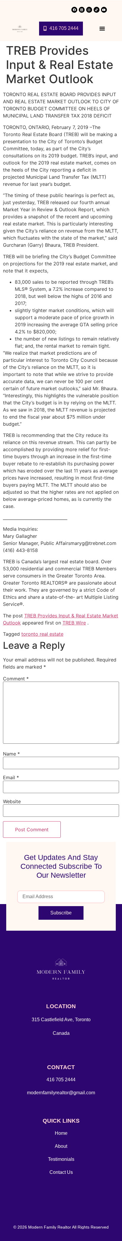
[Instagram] (89, 10)
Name (11, 753)
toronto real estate (42, 634)
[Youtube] (104, 10)
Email (11, 777)
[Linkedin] (82, 10)
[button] (102, 28)
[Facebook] (74, 10)
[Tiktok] (96, 10)
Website (12, 801)
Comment (16, 678)
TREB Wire (74, 623)
